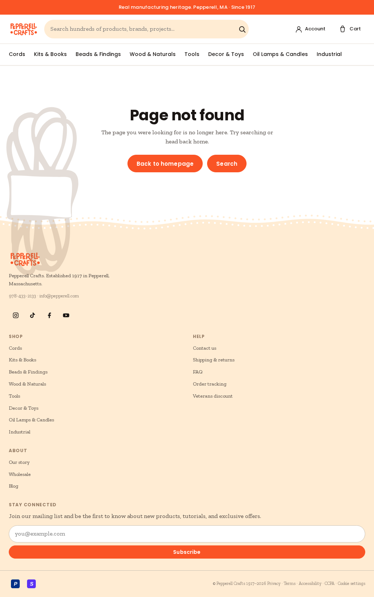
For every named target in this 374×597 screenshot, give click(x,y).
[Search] (242, 29)
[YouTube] (66, 315)
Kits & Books (50, 54)
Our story (19, 462)
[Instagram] (16, 315)
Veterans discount (213, 396)
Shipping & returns (213, 360)
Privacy (273, 583)
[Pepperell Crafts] (23, 29)
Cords (17, 54)
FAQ (198, 372)
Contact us (204, 348)
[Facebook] (49, 315)
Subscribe (187, 552)
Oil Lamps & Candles (280, 54)
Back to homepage (165, 164)
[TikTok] (32, 315)
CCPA (330, 583)
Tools (191, 54)
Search (226, 164)
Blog (13, 486)
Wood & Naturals (153, 54)
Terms (289, 583)
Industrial (329, 54)
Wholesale (20, 474)
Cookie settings (351, 583)
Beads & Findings (98, 54)
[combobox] (142, 29)
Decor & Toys (226, 54)
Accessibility (310, 583)
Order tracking (209, 384)
